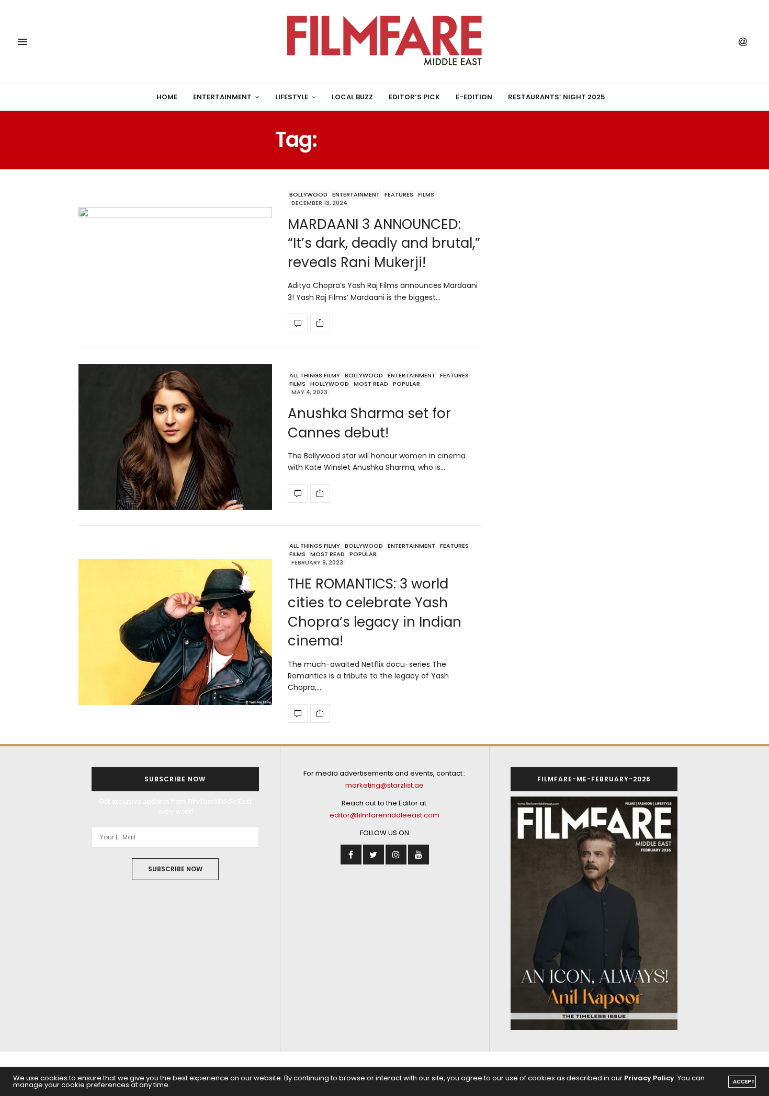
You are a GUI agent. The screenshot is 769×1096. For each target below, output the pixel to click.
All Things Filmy (314, 375)
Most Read (371, 383)
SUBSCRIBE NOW (175, 868)
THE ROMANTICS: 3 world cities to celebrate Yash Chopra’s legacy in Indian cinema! (374, 612)
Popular (406, 383)
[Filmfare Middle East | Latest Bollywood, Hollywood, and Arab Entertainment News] (384, 42)
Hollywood (329, 383)
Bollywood (308, 194)
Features (398, 194)
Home (166, 97)
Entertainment (222, 97)
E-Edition (474, 97)
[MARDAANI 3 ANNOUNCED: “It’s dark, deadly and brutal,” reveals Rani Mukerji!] (175, 261)
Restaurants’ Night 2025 (556, 97)
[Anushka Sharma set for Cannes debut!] (175, 437)
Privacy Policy (649, 1078)
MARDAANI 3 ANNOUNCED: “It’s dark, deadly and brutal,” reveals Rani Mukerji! (384, 243)
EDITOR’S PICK (414, 97)
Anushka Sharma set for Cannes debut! (369, 423)
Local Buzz (352, 97)
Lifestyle (291, 97)
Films (426, 194)
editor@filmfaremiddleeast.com (384, 815)
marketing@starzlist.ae (384, 785)
